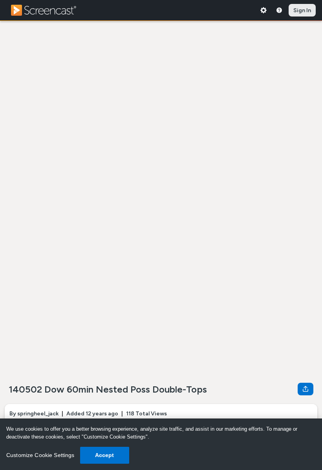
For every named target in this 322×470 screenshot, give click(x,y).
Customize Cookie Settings (40, 455)
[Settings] (263, 10)
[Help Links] (279, 10)
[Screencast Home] (48, 10)
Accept (104, 455)
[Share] (305, 389)
